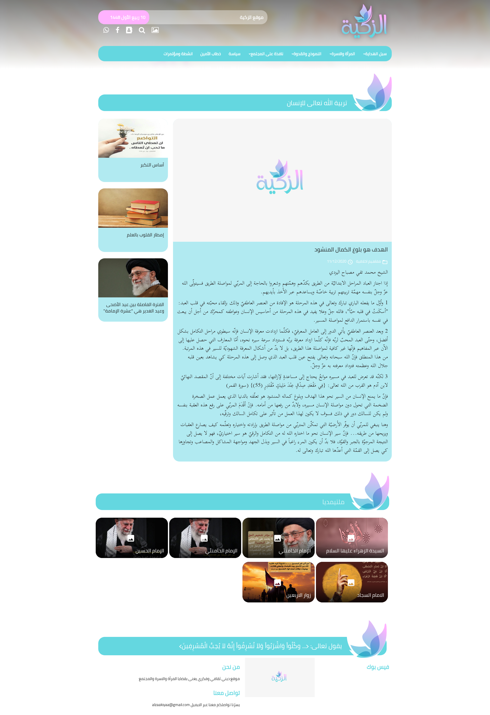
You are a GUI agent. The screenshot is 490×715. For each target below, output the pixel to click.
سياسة (234, 53)
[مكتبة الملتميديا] (154, 30)
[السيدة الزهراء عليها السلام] (352, 559)
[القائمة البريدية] (128, 30)
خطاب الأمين (210, 53)
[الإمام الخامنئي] (278, 559)
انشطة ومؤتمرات (178, 53)
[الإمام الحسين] (132, 559)
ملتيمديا (333, 501)
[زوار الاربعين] (278, 603)
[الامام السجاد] (352, 603)
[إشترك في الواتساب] (106, 30)
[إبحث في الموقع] (141, 30)
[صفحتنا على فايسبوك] (117, 30)
